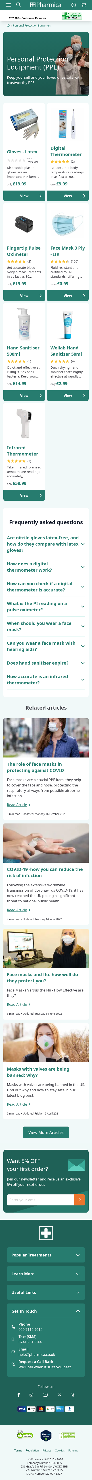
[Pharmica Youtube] (45, 1395)
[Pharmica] (46, 1233)
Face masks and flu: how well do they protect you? (42, 977)
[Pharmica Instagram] (31, 1395)
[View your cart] (84, 5)
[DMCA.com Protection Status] (67, 1435)
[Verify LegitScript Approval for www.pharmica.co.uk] (46, 1436)
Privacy (46, 1450)
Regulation (32, 1450)
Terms (18, 1450)
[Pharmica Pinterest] (73, 1395)
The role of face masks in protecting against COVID (35, 767)
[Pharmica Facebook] (18, 1395)
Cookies (60, 1450)
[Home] (8, 25)
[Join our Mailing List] (79, 1199)
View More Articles (46, 1132)
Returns (73, 1450)
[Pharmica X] (59, 1395)
